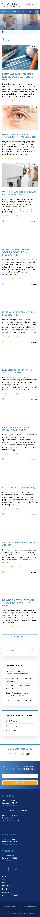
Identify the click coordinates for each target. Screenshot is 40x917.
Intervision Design (28, 913)
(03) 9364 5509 (11, 806)
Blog (4, 889)
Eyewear (6, 886)
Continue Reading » (11, 101)
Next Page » (20, 637)
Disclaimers (16, 906)
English (30, 4)
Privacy (7, 906)
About (5, 880)
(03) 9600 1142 (11, 861)
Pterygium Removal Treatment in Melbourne (20, 679)
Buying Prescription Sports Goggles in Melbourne (17, 694)
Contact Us (7, 892)
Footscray (17, 11)
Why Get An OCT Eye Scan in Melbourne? (18, 687)
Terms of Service (29, 906)
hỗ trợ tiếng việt (10, 895)
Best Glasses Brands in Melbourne (20, 700)
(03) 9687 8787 (11, 844)
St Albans (7, 11)
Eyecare (6, 883)
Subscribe (20, 783)
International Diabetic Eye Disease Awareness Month (17, 672)
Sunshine (27, 11)
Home (5, 32)
